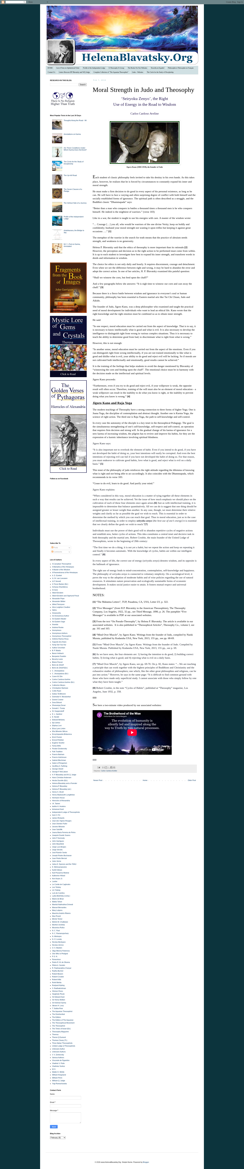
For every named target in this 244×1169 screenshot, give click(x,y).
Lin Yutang (56, 890)
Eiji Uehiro (56, 723)
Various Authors (58, 1058)
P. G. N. (55, 956)
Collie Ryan (56, 691)
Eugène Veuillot (58, 743)
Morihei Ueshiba (58, 925)
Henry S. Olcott (58, 792)
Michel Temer (57, 919)
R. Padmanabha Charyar (61, 968)
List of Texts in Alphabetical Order (67, 68)
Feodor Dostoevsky (59, 749)
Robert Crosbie (58, 977)
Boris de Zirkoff (58, 665)
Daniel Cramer (57, 700)
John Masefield (58, 844)
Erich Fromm (57, 737)
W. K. (54, 1069)
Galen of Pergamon (59, 763)
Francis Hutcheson (59, 757)
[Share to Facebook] (111, 767)
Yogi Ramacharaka (59, 1084)
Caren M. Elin (57, 676)
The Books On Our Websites (137, 68)
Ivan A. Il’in (56, 815)
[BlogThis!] (106, 767)
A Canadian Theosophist (61, 564)
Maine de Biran (58, 899)
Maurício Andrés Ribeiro (61, 913)
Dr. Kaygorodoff (58, 711)
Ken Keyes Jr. (57, 879)
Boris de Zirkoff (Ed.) (60, 668)
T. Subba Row (57, 1008)
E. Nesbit (55, 717)
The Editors (56, 1017)
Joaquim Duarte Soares (61, 835)
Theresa (55, 1034)
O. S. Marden (57, 948)
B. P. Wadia (56, 651)
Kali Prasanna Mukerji (60, 873)
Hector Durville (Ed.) (60, 781)
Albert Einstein (57, 593)
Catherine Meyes (58, 685)
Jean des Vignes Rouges (61, 821)
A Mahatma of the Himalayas (63, 567)
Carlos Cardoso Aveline (109, 771)
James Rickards (58, 818)
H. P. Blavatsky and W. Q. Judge (64, 775)
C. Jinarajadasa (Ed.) (60, 674)
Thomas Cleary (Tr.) (59, 1040)
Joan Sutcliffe (57, 829)
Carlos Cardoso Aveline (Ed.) (63, 682)
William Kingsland (59, 1075)
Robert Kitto (56, 980)
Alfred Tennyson (58, 604)
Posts (55, 548)
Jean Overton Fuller (59, 824)
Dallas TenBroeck (59, 694)
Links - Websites (137, 72)
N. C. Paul (56, 931)
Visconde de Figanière (60, 1060)
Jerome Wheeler (58, 827)
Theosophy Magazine (60, 1032)
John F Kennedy (58, 838)
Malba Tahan (57, 902)
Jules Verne (56, 861)
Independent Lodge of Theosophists (66, 812)
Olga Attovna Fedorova (61, 951)
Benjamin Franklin (59, 656)
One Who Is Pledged (60, 954)
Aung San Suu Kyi (59, 645)
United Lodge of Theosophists (63, 1046)
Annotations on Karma (72, 134)
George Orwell (57, 769)
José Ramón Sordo (59, 853)
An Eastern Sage (58, 622)
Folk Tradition (57, 752)
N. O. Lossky (57, 939)
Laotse (54, 881)
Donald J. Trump (58, 708)
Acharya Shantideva (60, 587)
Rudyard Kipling (58, 985)
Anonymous (56, 630)
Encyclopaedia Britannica (62, 734)
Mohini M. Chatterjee (60, 922)
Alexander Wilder (58, 601)
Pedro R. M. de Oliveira (61, 962)
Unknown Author (58, 1049)
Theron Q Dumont (59, 1037)
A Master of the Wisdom (61, 570)
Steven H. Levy (58, 1006)
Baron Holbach (58, 653)
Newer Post (97, 780)
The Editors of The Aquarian (62, 1020)
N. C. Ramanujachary (60, 933)
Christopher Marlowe (60, 688)
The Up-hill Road (70, 175)
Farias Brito (56, 746)
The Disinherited (58, 1014)
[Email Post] (99, 767)
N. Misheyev (57, 936)
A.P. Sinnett (56, 581)
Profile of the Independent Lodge (94, 68)
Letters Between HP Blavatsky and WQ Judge (74, 72)
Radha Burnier (57, 971)
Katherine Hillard (58, 876)
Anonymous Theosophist (61, 636)
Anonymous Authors (59, 633)
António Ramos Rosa (60, 639)
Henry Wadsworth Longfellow (63, 795)
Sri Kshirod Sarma (59, 1003)
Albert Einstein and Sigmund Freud (65, 596)
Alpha (54, 610)
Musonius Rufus (58, 928)
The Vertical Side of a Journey (75, 203)
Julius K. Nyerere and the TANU (64, 864)
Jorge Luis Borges (59, 847)
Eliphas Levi (57, 726)
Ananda (55, 624)
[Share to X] (108, 767)
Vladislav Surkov (58, 1066)
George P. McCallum (60, 772)
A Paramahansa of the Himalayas (65, 573)
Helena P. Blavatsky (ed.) (61, 789)
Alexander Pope (58, 599)
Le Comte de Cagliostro (61, 884)
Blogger (146, 1162)
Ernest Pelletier (58, 740)
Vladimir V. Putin (58, 1063)
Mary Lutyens (57, 910)
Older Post (192, 780)
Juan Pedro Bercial (59, 858)
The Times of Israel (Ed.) (61, 1029)
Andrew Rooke (58, 627)
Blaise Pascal (57, 662)
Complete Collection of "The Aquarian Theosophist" (110, 72)
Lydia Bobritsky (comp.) (61, 896)
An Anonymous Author (60, 616)
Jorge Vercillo (57, 850)
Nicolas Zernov (58, 945)
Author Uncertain (58, 648)
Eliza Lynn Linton (58, 729)
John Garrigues (58, 841)
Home (145, 780)
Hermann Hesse (58, 798)
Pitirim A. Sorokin (58, 965)
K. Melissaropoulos (59, 867)
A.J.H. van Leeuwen (59, 578)
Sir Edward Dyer (58, 997)
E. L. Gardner (57, 714)
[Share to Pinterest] (114, 767)
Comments (57, 552)
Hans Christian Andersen (61, 778)
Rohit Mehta (56, 983)
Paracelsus (56, 959)
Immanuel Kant (58, 809)
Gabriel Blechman (59, 760)
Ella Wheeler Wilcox (59, 731)
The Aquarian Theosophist (62, 1011)
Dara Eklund (57, 702)
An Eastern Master (59, 619)
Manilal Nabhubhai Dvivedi (62, 905)
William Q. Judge (58, 1081)
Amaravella (56, 613)
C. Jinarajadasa (58, 671)
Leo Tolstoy (56, 887)
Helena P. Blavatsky (59, 786)
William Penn (57, 1078)
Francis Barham (58, 754)
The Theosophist (58, 1026)
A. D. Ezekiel (57, 576)
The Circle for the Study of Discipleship (160, 72)
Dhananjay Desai (59, 705)
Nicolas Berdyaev (59, 942)
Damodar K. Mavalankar (61, 697)
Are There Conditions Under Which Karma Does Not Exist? (75, 149)
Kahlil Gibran (57, 870)
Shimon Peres (57, 991)
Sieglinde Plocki (58, 994)
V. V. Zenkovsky (58, 1055)
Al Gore (55, 590)
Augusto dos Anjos (59, 642)
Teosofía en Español (157, 68)
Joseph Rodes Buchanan (62, 856)
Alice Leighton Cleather (61, 607)
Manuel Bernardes (59, 907)
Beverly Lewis (57, 659)
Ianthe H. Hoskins (59, 806)
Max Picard (56, 916)
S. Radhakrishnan (59, 988)
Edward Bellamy (58, 720)
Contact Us (51, 72)
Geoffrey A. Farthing (59, 766)
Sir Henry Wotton (58, 1000)
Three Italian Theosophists (62, 1043)
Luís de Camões (58, 893)
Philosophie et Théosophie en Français (181, 68)
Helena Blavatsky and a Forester (64, 783)
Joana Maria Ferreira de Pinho (64, 832)
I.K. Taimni (56, 804)
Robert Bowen (57, 974)
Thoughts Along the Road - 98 (75, 120)
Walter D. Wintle (58, 1072)
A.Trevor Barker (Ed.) (60, 584)
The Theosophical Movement (63, 1023)
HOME (50, 68)
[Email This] (103, 767)
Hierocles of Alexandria (61, 801)
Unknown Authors (59, 1052)
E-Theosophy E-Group (116, 68)
